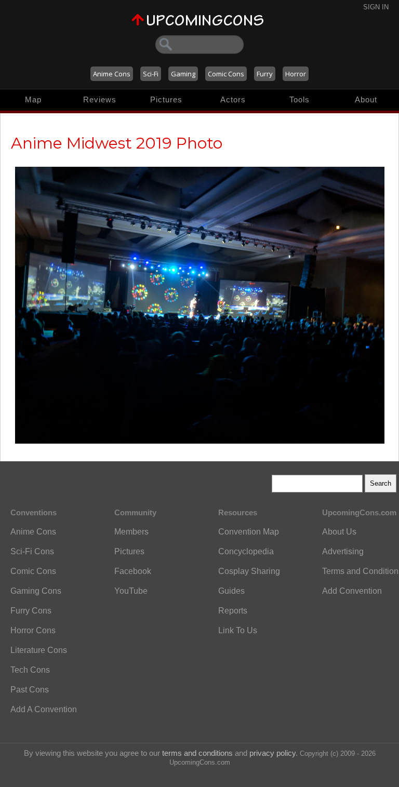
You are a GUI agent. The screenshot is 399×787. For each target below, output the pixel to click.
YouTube (131, 590)
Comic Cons (226, 73)
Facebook (132, 571)
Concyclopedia (246, 551)
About (366, 99)
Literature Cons (38, 650)
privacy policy (272, 753)
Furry (265, 73)
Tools (299, 99)
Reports (232, 610)
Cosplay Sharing (249, 571)
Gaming (183, 73)
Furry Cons (30, 610)
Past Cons (29, 689)
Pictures (166, 99)
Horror (295, 73)
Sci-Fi (150, 73)
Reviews (99, 99)
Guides (231, 590)
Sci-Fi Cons (32, 551)
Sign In (376, 7)
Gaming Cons (35, 590)
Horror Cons (33, 630)
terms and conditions (197, 753)
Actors (233, 99)
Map (33, 99)
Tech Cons (30, 669)
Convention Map (248, 531)
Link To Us (237, 630)
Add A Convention (43, 709)
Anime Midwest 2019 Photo (116, 143)
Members (131, 531)
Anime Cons (111, 73)
